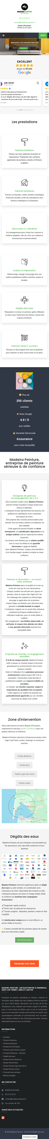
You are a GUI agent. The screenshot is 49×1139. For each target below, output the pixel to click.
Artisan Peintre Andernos (12, 1059)
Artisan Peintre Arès (10, 1063)
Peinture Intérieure (10, 1040)
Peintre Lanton (24, 783)
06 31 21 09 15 (24, 18)
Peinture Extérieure (10, 1043)
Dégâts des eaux (9, 1056)
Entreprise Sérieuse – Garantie (14, 1053)
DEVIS (43, 35)
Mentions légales (9, 1075)
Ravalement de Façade (11, 1047)
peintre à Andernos (28, 729)
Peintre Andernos (24, 756)
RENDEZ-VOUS (23, 48)
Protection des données (11, 1072)
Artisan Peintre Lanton (11, 1069)
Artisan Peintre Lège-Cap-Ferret (14, 1066)
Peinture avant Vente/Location (14, 1050)
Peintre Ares (24, 765)
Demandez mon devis (24, 963)
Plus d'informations (25, 940)
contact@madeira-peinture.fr (24, 22)
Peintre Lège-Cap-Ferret (24, 774)
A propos (6, 1037)
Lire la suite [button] (8, 103)
